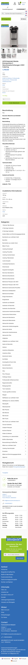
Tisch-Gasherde (6, 388)
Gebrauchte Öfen (6, 335)
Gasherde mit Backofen (8, 305)
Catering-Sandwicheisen (8, 255)
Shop (2, 612)
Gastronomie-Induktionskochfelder (11, 311)
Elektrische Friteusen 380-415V (10, 284)
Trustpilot (5, 473)
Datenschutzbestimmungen (9, 648)
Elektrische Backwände (8, 278)
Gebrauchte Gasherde (8, 323)
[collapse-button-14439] (25, 430)
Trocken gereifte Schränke (9, 391)
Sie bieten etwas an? (7, 594)
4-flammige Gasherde (7, 228)
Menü (24, 19)
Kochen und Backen (7, 582)
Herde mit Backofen (7, 344)
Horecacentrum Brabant (13, 651)
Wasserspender (6, 406)
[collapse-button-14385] (25, 439)
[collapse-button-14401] (25, 448)
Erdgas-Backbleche (7, 296)
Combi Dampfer (6, 261)
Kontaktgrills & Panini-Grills (9, 362)
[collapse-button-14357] (25, 451)
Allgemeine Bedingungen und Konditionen (13, 650)
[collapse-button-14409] (25, 433)
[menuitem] (26, 11)
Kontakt (3, 597)
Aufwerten (4, 569)
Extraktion (5, 451)
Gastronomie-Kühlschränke (9, 314)
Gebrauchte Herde (7, 329)
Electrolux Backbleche (8, 272)
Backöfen (4, 240)
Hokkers (4, 347)
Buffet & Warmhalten (7, 439)
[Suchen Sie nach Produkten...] (2, 13)
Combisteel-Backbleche (8, 263)
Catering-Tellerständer (8, 258)
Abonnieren (20, 558)
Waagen (4, 394)
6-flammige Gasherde (7, 231)
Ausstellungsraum (7, 9)
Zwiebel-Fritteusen (7, 427)
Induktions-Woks (6, 353)
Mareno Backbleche (7, 368)
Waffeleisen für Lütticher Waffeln (10, 400)
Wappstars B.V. (14, 653)
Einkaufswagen (5, 615)
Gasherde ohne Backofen (8, 308)
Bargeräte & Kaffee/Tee (8, 572)
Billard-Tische (5, 246)
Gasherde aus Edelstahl (8, 302)
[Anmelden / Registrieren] (15, 3)
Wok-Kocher (5, 415)
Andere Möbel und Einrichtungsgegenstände (13, 234)
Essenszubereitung (6, 577)
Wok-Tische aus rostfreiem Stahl (10, 421)
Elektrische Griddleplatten (8, 290)
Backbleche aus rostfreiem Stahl (10, 237)
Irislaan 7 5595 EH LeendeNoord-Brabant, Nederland (9, 496)
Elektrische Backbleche (8, 275)
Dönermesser (5, 266)
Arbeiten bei (4, 592)
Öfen (3, 371)
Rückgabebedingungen (19, 466)
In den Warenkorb (14, 103)
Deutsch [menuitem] (14, 661)
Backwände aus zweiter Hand (10, 243)
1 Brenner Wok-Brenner (8, 225)
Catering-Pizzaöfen (7, 252)
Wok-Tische (5, 418)
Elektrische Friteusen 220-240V (10, 281)
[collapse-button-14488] (25, 445)
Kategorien (6, 19)
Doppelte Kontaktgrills (8, 269)
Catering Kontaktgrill (7, 249)
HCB (3, 85)
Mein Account (5, 610)
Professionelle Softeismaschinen (10, 380)
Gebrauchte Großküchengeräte (10, 326)
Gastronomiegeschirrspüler (9, 579)
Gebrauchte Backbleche (8, 317)
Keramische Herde (7, 356)
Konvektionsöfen (6, 365)
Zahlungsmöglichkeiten (8, 599)
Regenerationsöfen (7, 383)
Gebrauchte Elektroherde (8, 320)
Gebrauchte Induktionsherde (9, 332)
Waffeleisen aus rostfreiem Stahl (10, 397)
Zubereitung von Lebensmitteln (10, 436)
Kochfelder (5, 359)
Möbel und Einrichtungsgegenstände (11, 454)
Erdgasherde (5, 299)
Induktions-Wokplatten (8, 350)
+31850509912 (21, 9)
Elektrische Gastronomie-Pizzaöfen (11, 287)
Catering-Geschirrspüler (8, 448)
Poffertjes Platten (6, 377)
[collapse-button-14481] (25, 454)
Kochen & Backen (6, 430)
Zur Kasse (4, 617)
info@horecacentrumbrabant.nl (12, 500)
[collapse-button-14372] (25, 442)
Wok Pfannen (5, 409)
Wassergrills (5, 403)
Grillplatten (5, 338)
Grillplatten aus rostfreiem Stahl (10, 341)
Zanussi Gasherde (7, 424)
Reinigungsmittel (6, 386)
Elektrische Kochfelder (8, 293)
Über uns (3, 589)
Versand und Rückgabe (8, 602)
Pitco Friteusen (6, 374)
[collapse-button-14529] (25, 436)
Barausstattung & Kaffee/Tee (9, 442)
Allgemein (4, 457)
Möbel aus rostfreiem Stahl (9, 445)
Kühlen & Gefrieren (7, 78)
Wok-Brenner (5, 412)
